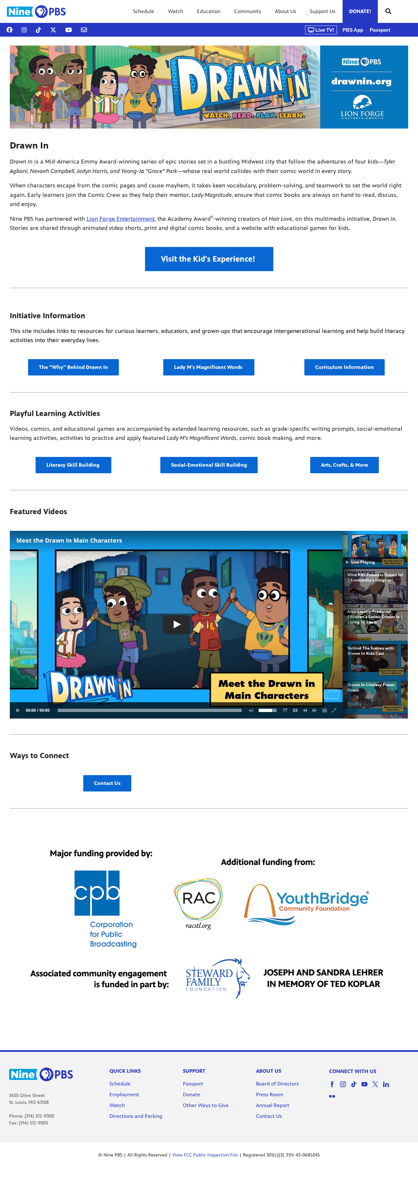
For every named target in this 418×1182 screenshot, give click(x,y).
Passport (380, 30)
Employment (124, 1094)
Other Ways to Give (206, 1105)
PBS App (353, 30)
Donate (191, 1094)
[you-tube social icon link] (367, 1087)
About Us (285, 11)
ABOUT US (268, 1071)
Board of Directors (277, 1084)
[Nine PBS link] (36, 11)
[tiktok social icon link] (356, 1087)
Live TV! (324, 30)
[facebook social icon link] (334, 1087)
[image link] (209, 87)
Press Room (269, 1094)
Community (247, 11)
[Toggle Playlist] (325, 710)
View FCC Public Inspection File (205, 1155)
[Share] (285, 710)
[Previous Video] (305, 710)
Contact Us (269, 1116)
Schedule (143, 11)
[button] (209, 259)
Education (208, 11)
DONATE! (360, 11)
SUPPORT (194, 1071)
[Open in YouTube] (295, 710)
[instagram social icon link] (345, 1087)
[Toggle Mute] (250, 710)
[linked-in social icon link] (388, 1087)
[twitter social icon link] (377, 1087)
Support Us (322, 11)
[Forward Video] (315, 710)
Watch (175, 11)
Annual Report (272, 1105)
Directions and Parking (135, 1116)
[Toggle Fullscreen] (334, 710)
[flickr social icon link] (334, 1099)
